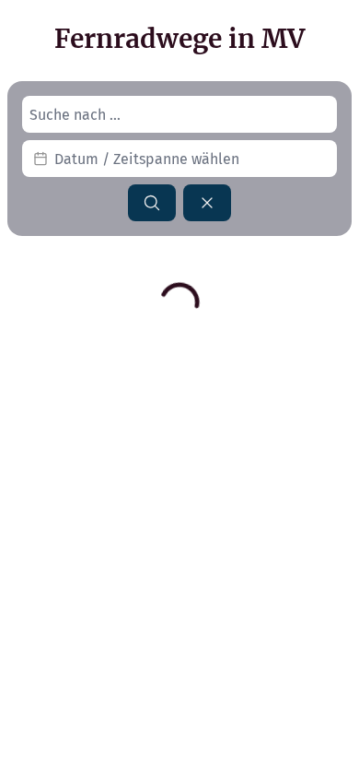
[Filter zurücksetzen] (207, 202)
